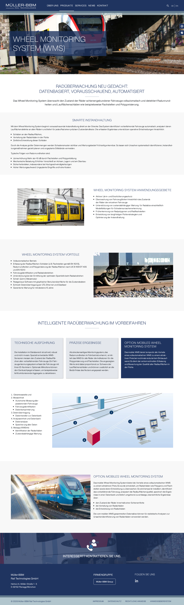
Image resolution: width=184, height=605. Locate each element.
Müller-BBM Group (104, 581)
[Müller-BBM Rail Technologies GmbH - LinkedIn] (136, 580)
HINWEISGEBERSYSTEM (160, 601)
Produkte (66, 5)
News (91, 5)
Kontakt (102, 5)
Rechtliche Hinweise (135, 601)
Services (80, 5)
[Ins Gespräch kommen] (92, 545)
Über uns (52, 5)
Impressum (98, 601)
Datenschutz (114, 601)
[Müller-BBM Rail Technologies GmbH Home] (21, 6)
